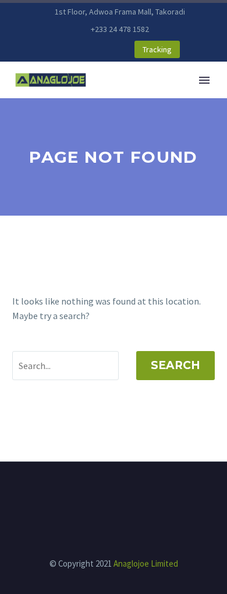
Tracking (157, 49)
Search (175, 365)
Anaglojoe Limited (146, 563)
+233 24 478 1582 (120, 29)
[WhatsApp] (88, 50)
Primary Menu (204, 80)
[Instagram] (70, 50)
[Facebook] (53, 50)
